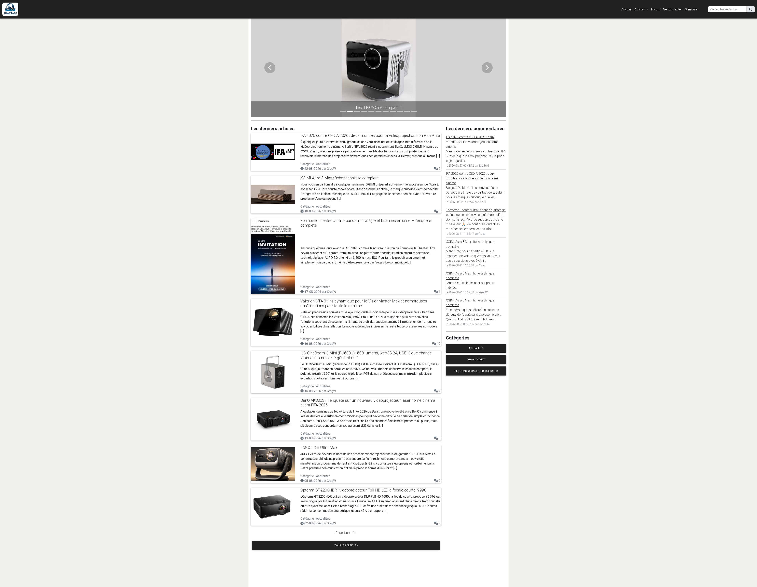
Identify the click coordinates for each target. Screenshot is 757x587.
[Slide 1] (343, 111)
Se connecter (672, 9)
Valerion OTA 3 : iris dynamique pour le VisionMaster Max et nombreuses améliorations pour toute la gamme (363, 303)
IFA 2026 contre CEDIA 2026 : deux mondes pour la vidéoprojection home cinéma (370, 135)
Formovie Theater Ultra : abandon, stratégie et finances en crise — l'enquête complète (365, 223)
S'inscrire (691, 9)
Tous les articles (346, 545)
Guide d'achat (476, 359)
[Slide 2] (350, 111)
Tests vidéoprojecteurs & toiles (476, 371)
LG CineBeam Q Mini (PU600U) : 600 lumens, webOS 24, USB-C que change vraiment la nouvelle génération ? (366, 355)
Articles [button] (640, 9)
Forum (655, 9)
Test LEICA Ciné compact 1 (337, 107)
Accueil (626, 9)
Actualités (476, 348)
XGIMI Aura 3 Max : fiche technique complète (339, 177)
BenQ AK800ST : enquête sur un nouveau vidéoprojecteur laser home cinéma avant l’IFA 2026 (367, 402)
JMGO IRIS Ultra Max (318, 447)
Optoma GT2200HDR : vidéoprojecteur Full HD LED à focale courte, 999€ (363, 490)
